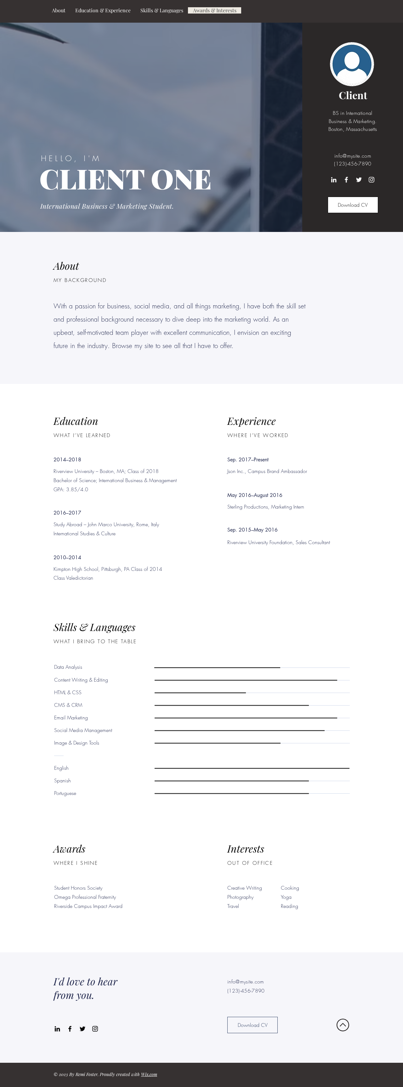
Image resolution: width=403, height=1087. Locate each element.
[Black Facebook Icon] (70, 1029)
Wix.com (149, 1074)
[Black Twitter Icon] (82, 1029)
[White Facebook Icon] (346, 179)
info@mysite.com (352, 155)
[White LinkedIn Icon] (334, 179)
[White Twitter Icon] (359, 179)
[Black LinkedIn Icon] (57, 1029)
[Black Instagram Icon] (95, 1029)
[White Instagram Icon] (371, 179)
